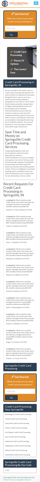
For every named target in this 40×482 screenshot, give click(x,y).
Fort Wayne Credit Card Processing (17, 432)
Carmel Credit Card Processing (16, 419)
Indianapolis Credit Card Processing (18, 446)
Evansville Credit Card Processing (17, 423)
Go (11, 34)
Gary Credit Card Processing (15, 437)
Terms (5, 480)
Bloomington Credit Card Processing (18, 414)
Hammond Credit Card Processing (17, 441)
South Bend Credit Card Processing (17, 455)
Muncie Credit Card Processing (16, 450)
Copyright (19, 480)
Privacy (11, 480)
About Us (28, 480)
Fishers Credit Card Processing (16, 428)
